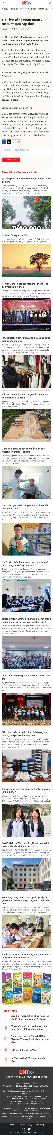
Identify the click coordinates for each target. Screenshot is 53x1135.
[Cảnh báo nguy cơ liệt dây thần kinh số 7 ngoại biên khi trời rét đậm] (26, 482)
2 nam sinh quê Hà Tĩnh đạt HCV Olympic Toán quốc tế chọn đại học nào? (30, 1039)
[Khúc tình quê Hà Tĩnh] (26, 260)
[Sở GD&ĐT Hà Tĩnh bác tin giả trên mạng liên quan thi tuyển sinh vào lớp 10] (26, 874)
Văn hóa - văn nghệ (28, 9)
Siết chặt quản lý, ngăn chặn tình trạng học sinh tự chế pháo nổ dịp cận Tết (25, 734)
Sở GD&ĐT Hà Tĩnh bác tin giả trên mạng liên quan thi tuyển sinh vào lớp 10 (26, 845)
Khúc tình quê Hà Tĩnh (16, 235)
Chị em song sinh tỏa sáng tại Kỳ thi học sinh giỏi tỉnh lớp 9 (26, 790)
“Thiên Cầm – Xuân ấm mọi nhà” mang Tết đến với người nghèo (25, 285)
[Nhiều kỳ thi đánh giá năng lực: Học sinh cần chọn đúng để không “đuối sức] (26, 595)
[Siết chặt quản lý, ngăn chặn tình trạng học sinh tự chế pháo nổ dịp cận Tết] (26, 766)
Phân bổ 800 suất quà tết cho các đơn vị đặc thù (26, 677)
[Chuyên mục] (3, 2)
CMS (23, 1133)
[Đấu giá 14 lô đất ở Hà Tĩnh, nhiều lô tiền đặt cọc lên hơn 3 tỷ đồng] (26, 425)
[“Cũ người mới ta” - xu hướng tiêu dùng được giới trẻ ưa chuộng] (26, 371)
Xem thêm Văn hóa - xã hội (19, 172)
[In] (19, 141)
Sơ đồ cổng (39, 1125)
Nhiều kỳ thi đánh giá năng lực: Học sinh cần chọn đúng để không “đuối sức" (25, 564)
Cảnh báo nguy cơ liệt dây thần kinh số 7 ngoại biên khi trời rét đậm (23, 450)
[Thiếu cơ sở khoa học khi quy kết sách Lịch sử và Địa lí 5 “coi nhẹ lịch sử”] (26, 988)
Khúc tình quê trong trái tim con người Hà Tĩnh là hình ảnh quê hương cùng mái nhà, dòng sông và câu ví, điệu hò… (25, 240)
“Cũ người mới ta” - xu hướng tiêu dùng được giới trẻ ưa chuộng (26, 339)
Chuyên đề (13, 9)
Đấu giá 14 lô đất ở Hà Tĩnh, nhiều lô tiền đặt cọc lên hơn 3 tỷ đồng (25, 396)
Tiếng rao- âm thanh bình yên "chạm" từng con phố (26, 180)
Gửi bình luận (11, 160)
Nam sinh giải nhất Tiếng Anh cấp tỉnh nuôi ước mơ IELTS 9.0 (25, 507)
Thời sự (5, 9)
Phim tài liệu (43, 9)
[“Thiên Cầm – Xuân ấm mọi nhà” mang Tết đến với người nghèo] (26, 314)
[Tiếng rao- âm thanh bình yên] (26, 212)
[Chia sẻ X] (9, 141)
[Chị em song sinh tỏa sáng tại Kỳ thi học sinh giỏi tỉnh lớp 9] (26, 820)
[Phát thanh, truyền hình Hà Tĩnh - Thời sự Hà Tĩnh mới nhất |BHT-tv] (26, 3)
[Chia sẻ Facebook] (4, 141)
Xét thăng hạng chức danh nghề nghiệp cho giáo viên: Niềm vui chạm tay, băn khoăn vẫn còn (26, 900)
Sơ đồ (22, 1125)
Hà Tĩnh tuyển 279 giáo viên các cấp (28, 1059)
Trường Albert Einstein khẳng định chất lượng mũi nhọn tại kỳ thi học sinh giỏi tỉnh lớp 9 (26, 620)
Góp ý (29, 1125)
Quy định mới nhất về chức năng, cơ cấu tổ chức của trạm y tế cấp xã (30, 1017)
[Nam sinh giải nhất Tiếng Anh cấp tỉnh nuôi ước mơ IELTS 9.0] (26, 539)
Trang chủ (13, 1125)
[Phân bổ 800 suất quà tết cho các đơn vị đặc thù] (26, 709)
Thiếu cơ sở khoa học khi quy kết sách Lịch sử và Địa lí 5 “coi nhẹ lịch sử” (26, 956)
